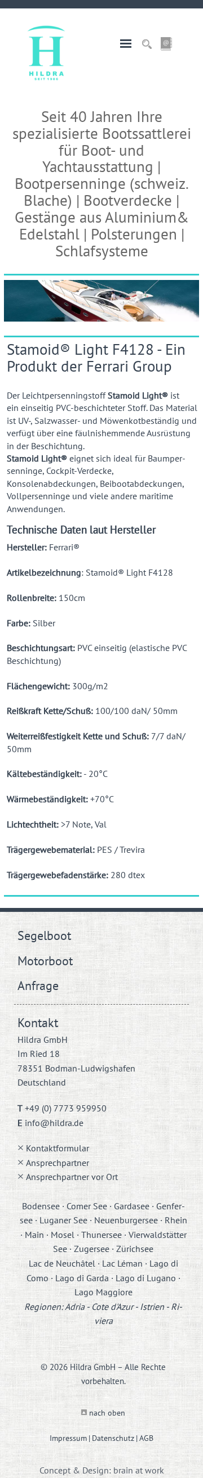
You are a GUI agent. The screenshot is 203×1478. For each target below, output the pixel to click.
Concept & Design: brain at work (101, 1470)
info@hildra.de (54, 1122)
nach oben (107, 1412)
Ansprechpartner (57, 1162)
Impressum (68, 1437)
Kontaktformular (57, 1148)
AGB (146, 1437)
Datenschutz (113, 1437)
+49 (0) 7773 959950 (66, 1108)
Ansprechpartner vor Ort (72, 1176)
